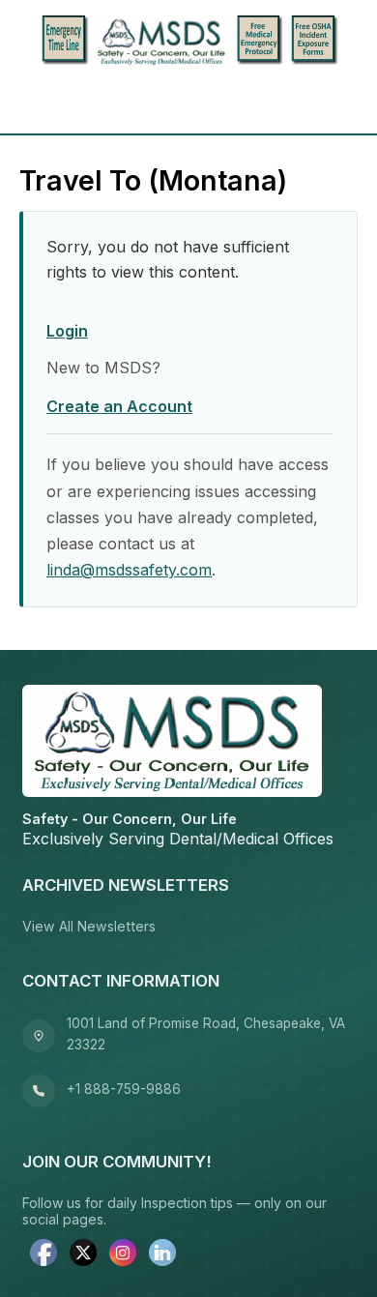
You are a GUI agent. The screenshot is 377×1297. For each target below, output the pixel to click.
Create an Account (119, 406)
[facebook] (43, 1254)
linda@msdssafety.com (129, 569)
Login (67, 330)
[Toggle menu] (40, 100)
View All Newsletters (89, 926)
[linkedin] (162, 1254)
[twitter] (83, 1254)
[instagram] (122, 1254)
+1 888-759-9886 (124, 1089)
